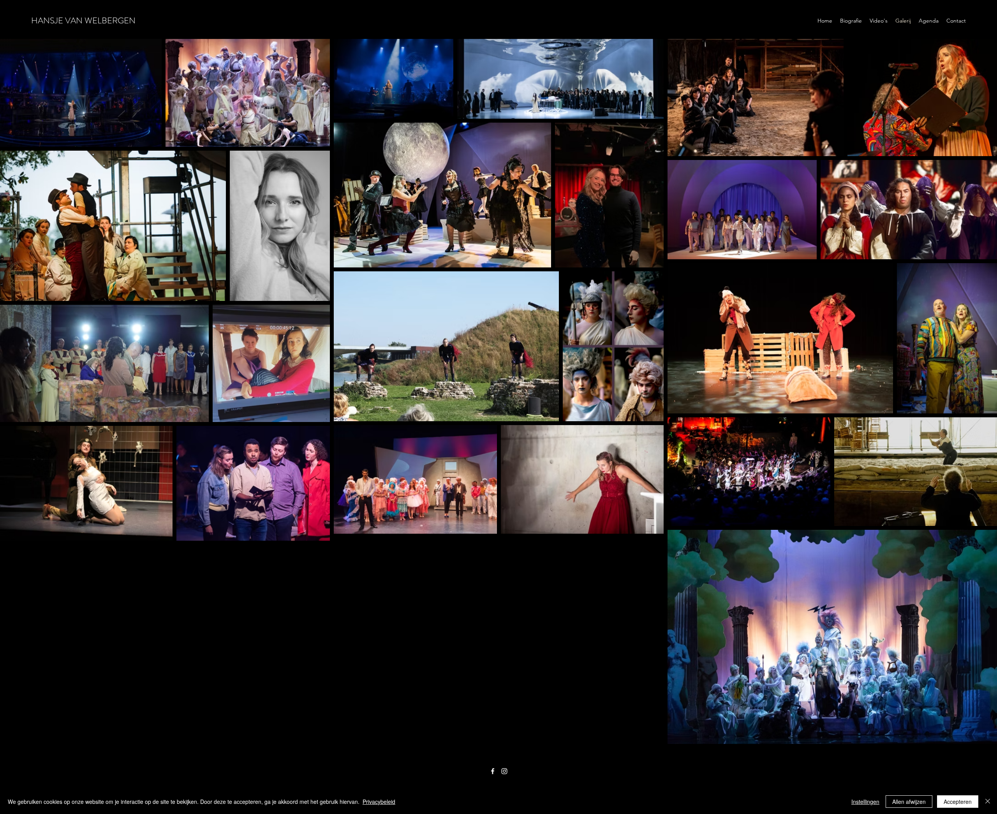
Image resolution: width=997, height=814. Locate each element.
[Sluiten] (987, 801)
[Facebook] (493, 771)
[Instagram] (504, 771)
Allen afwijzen (909, 801)
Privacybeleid (379, 801)
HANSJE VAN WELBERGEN (83, 20)
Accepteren (958, 801)
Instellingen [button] (865, 801)
